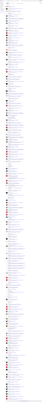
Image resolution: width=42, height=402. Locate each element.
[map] (9, 3)
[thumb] (7, 3)
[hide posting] (14, 9)
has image (2, 3)
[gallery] (8, 3)
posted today (2, 4)
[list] (6, 3)
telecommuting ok (2, 9)
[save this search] (41, 2)
